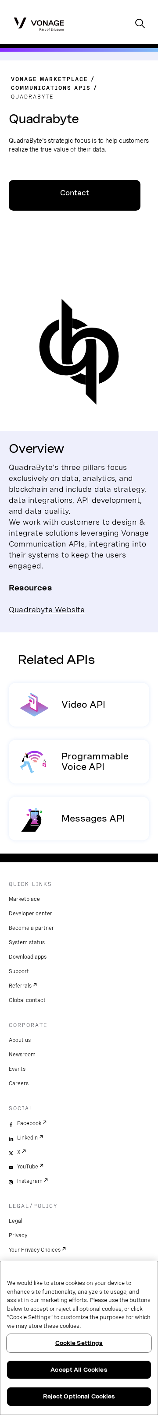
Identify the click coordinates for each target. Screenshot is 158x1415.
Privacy (18, 1235)
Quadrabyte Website (47, 609)
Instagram (30, 1181)
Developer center (30, 913)
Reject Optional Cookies (79, 1396)
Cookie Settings (79, 1343)
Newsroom (22, 1055)
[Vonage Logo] (39, 24)
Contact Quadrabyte (75, 200)
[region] (79, 1338)
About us (20, 1040)
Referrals (20, 986)
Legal (15, 1221)
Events (17, 1069)
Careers (19, 1083)
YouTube (27, 1167)
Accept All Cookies (78, 1369)
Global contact (27, 1000)
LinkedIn (27, 1138)
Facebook (29, 1123)
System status (27, 942)
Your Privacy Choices (35, 1250)
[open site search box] (140, 24)
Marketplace (24, 899)
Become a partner (31, 928)
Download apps (28, 957)
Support (19, 971)
